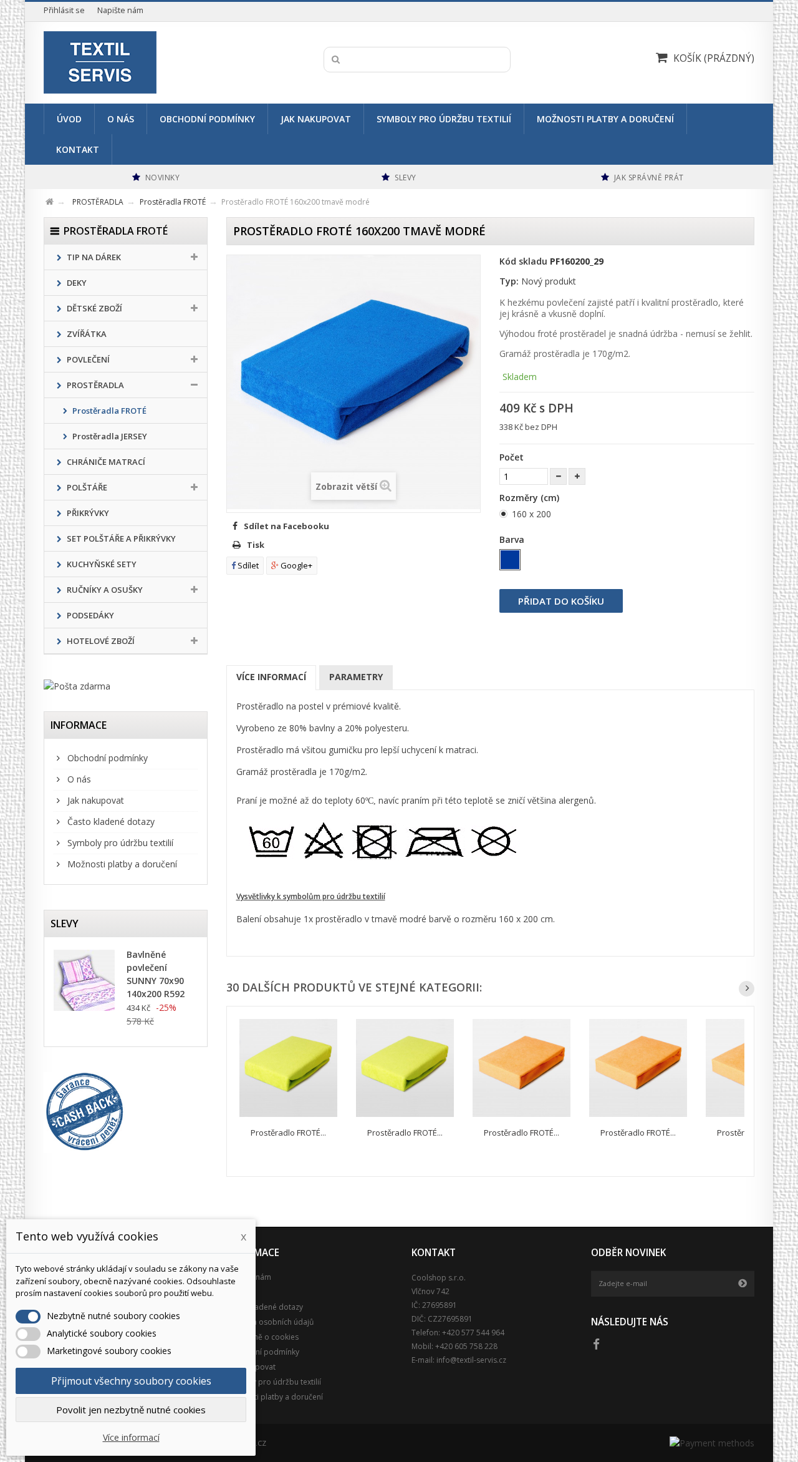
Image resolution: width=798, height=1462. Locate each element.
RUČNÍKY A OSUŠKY (104, 589)
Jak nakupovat (316, 119)
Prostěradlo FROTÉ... (288, 1132)
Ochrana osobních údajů (270, 1322)
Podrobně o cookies (262, 1337)
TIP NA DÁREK (93, 257)
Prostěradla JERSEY (108, 436)
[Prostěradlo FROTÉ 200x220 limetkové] (405, 1068)
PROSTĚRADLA (94, 385)
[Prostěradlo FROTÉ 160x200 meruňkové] (521, 1068)
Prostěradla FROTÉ (108, 410)
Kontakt (77, 149)
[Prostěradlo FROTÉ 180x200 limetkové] (288, 1068)
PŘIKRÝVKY (87, 513)
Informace (78, 725)
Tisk (255, 544)
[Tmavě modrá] (510, 559)
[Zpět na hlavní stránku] (57, 200)
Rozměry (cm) (530, 498)
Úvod (69, 119)
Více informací (271, 677)
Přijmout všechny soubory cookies (131, 1381)
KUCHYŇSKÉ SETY (101, 564)
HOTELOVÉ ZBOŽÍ (100, 640)
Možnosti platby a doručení (605, 119)
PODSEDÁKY (89, 615)
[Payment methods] (712, 1443)
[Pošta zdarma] (126, 686)
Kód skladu (523, 261)
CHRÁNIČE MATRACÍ (105, 461)
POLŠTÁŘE (86, 487)
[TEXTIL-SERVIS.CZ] (160, 62)
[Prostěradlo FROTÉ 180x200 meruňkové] (638, 1068)
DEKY (76, 282)
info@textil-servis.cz (471, 1360)
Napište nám (120, 10)
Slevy (64, 923)
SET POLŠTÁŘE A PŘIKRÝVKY (120, 538)
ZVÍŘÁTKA (86, 333)
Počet (511, 457)
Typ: (509, 281)
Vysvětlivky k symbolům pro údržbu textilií (310, 896)
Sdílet (247, 565)
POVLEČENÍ (87, 359)
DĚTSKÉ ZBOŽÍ (93, 308)
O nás (120, 119)
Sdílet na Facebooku (286, 526)
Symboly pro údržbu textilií (444, 119)
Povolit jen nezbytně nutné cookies (131, 1409)
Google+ (295, 565)
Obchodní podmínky (207, 119)
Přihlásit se (64, 10)
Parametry (356, 677)
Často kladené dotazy (110, 821)
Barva (513, 539)
